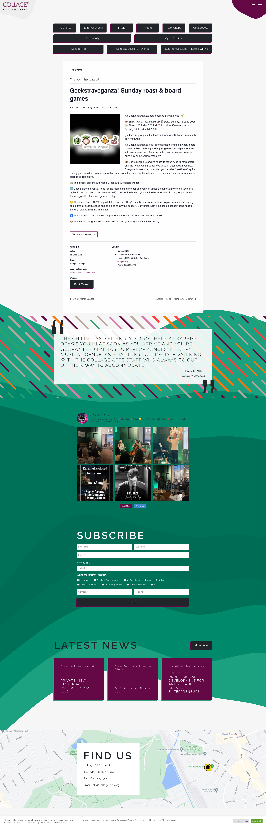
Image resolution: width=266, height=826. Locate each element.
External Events (93, 27)
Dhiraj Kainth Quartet (83, 298)
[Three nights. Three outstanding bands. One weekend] (133, 483)
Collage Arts (200, 27)
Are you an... (83, 562)
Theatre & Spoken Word (107, 580)
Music (121, 27)
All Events (65, 27)
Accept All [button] (256, 821)
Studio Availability (137, 584)
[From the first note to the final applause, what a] (171, 445)
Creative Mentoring (87, 584)
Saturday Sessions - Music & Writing (186, 48)
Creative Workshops (155, 580)
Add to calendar (84, 234)
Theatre (148, 27)
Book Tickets (82, 284)
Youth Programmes (112, 584)
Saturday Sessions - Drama (132, 48)
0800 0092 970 (98, 778)
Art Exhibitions (132, 580)
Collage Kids (78, 48)
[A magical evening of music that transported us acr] (171, 483)
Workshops (174, 27)
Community (92, 38)
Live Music (83, 580)
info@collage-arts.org (106, 785)
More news (201, 645)
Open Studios (173, 38)
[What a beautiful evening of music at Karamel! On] (95, 445)
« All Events (76, 69)
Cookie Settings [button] (241, 821)
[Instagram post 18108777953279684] (95, 483)
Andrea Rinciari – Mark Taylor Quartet (175, 298)
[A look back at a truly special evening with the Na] (133, 445)
